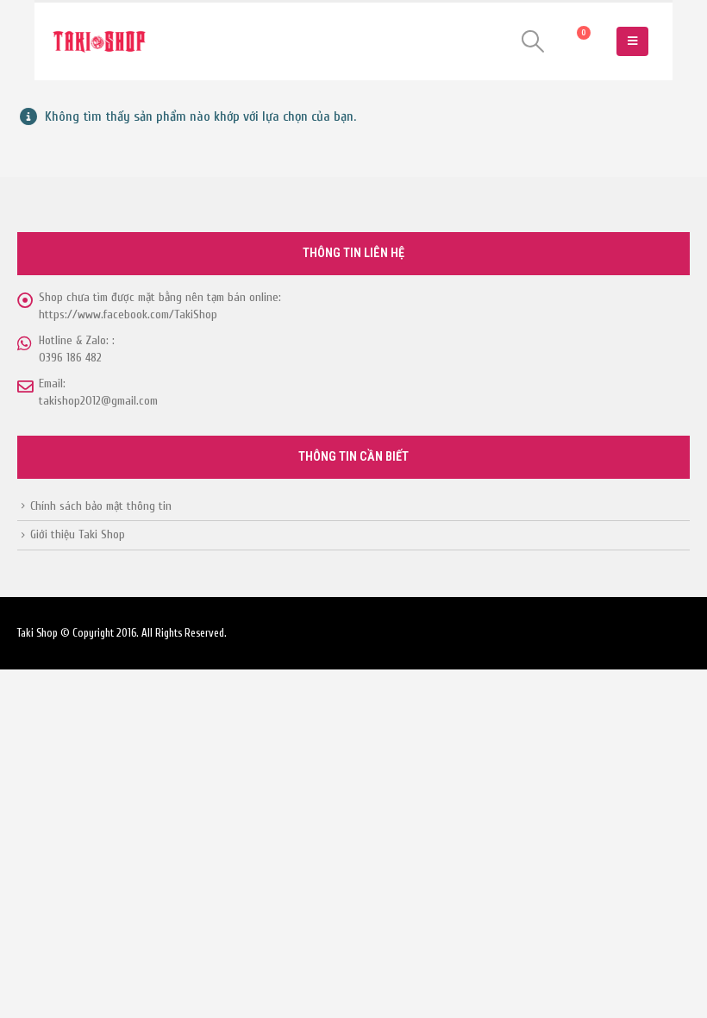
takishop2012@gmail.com (98, 400)
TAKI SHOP (81, 182)
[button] (533, 41)
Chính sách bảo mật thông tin (101, 506)
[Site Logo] (99, 41)
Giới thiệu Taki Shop (77, 534)
